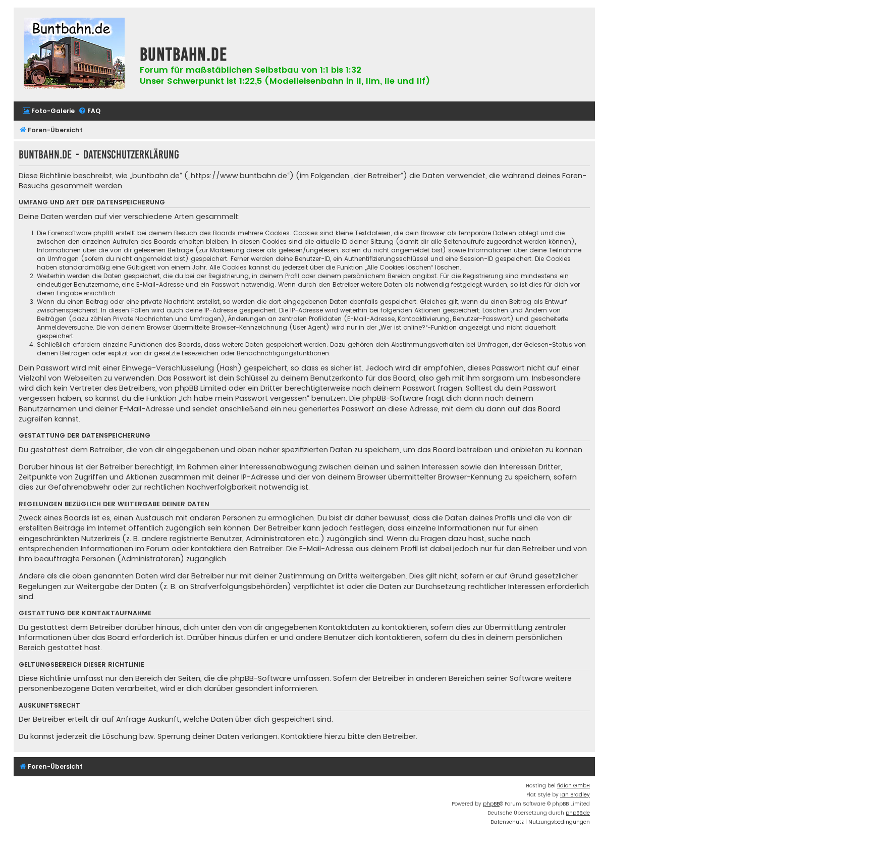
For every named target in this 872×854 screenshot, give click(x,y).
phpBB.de (578, 813)
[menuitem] (48, 111)
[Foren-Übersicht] (74, 54)
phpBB (491, 804)
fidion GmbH (573, 785)
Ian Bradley (575, 794)
